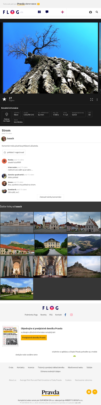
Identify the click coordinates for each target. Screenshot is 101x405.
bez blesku (18, 121)
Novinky (44, 314)
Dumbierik (12, 189)
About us (12, 380)
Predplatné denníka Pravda (33, 337)
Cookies (68, 380)
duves (10, 182)
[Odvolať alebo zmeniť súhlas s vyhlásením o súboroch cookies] (88, 391)
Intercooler (12, 167)
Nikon (16, 113)
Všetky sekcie (31, 4)
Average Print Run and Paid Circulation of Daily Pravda (41, 380)
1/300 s (56, 113)
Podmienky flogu (31, 314)
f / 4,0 (65, 113)
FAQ (50, 314)
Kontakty (20, 367)
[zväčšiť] (91, 99)
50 (89, 113)
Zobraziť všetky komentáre (50, 197)
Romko (10, 160)
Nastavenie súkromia (83, 380)
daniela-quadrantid (16, 174)
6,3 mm (43, 113)
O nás (11, 367)
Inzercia (31, 367)
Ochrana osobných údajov (50, 371)
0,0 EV (78, 113)
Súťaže (89, 367)
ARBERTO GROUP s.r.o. (74, 400)
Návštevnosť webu (75, 367)
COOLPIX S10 (29, 113)
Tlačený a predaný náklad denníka (51, 367)
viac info (78, 403)
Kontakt (58, 314)
